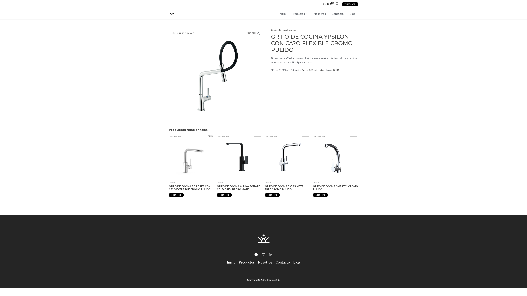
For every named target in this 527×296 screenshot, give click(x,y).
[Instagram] (263, 255)
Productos (298, 13)
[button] (337, 4)
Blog (352, 13)
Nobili (336, 70)
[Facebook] (256, 255)
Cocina (274, 30)
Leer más (176, 195)
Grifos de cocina (287, 30)
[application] (306, 13)
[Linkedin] (271, 255)
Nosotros (320, 13)
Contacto (338, 13)
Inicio (282, 13)
